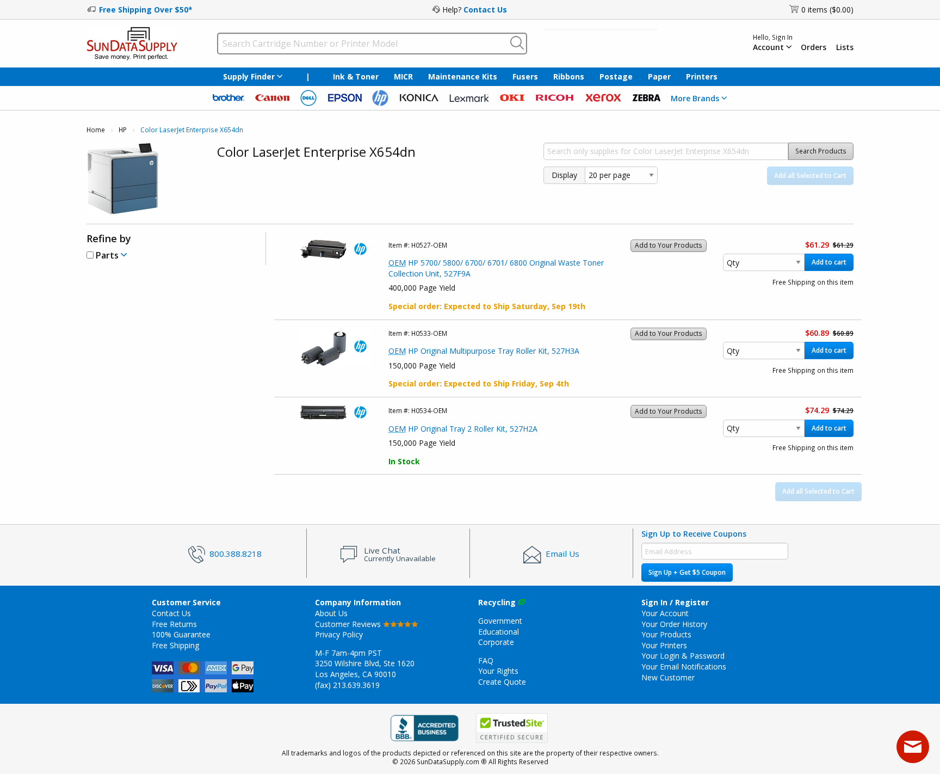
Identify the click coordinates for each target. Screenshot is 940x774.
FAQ (485, 660)
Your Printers (664, 645)
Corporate (496, 642)
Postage (616, 76)
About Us (331, 613)
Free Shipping (175, 645)
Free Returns (174, 624)
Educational (498, 631)
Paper (659, 76)
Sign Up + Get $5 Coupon (687, 572)
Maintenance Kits (462, 76)
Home (95, 129)
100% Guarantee (181, 634)
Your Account (665, 613)
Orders (813, 47)
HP (123, 129)
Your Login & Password (683, 655)
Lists (845, 47)
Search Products (820, 151)
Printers (702, 76)
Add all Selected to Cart (810, 175)
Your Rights (498, 671)
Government (500, 621)
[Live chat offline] (912, 746)
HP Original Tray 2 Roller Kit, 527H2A (462, 428)
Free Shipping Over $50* (146, 9)
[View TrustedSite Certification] (511, 728)
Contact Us (485, 9)
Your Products (666, 634)
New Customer (668, 677)
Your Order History (674, 624)
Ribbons (568, 76)
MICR (403, 76)
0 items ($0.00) (827, 9)
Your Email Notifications (683, 666)
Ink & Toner (356, 76)
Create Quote (502, 682)
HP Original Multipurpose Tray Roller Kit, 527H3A (483, 351)
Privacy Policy (339, 634)
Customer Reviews (349, 624)
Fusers (525, 76)
